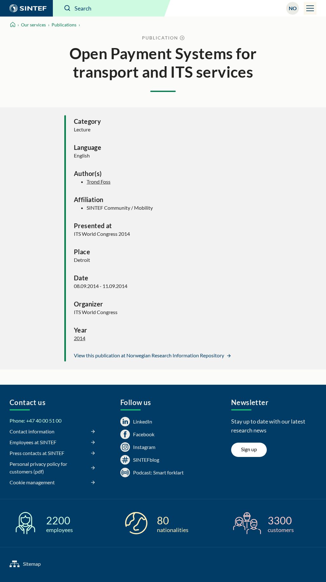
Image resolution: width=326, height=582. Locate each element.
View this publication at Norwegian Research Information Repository (149, 355)
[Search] (67, 8)
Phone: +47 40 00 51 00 (35, 420)
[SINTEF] (26, 8)
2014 (79, 338)
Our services (33, 24)
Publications (64, 24)
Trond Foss (98, 182)
